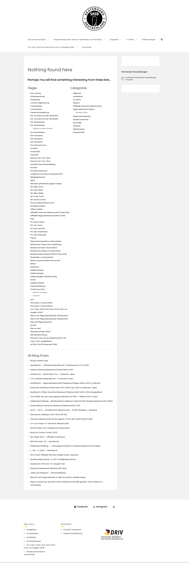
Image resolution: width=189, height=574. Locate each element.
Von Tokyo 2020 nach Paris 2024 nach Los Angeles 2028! (51, 47)
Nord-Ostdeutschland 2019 (42, 203)
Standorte (34, 267)
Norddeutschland (37, 206)
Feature (76, 103)
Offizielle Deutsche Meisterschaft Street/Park (49, 212)
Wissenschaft (78, 132)
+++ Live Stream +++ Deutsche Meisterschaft (49, 423)
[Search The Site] (113, 506)
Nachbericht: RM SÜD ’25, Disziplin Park (47, 464)
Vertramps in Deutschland (41, 303)
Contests (77, 100)
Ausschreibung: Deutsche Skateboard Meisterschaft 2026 (55, 405)
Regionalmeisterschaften (83, 109)
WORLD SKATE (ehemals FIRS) (43, 344)
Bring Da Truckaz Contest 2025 (43, 432)
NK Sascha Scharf (38, 200)
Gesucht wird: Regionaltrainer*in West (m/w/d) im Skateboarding (57, 477)
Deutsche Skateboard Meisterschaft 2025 (48, 468)
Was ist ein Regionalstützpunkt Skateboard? (49, 315)
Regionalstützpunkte (82, 116)
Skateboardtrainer (81, 119)
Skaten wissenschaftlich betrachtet (45, 260)
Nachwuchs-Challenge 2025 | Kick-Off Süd (48, 414)
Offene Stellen (36, 209)
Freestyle (34, 155)
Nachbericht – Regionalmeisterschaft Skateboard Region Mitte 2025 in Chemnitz (65, 383)
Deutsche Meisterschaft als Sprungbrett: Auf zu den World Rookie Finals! (61, 419)
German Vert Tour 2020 (40, 158)
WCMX (33, 325)
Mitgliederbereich (37, 177)
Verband (76, 126)
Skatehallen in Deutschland (41, 257)
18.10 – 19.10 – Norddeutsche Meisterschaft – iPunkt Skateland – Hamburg (63, 410)
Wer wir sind (35, 328)
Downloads (86, 47)
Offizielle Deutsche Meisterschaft (87, 106)
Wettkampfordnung (38, 335)
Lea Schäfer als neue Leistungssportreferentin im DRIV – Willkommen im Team (64, 396)
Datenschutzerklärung (39, 112)
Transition (36, 296)
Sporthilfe (77, 123)
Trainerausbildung (37, 286)
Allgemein (77, 93)
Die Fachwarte (36, 135)
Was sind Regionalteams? (41, 322)
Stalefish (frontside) (40, 292)
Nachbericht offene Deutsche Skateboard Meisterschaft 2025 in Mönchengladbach (66, 392)
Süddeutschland (37, 283)
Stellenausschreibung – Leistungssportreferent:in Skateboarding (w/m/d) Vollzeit (65, 446)
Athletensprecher (37, 96)
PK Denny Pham (37, 222)
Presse (33, 238)
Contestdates (36, 106)
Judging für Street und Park (42, 128)
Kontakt (33, 167)
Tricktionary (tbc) (37, 289)
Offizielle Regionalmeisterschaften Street (47, 216)
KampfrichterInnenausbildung (42, 164)
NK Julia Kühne (36, 190)
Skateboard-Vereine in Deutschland (45, 251)
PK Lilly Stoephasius (39, 232)
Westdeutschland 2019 (40, 332)
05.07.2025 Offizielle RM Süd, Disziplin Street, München (54, 455)
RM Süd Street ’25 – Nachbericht (44, 441)
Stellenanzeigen (149, 39)
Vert (32, 299)
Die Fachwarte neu (38, 145)
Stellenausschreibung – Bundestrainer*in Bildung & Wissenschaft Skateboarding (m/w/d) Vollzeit (71, 401)
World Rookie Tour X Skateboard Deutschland (50, 428)
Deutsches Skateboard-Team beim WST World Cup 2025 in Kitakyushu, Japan (63, 388)
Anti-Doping (35, 93)
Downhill (33, 148)
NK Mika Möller (36, 193)
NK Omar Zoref (36, 196)
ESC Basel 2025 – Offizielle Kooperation (47, 437)
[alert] (140, 78)
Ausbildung (35, 100)
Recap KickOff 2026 (39, 361)
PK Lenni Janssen (37, 228)
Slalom (33, 264)
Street (33, 280)
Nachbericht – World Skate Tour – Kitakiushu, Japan (52, 374)
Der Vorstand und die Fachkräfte (44, 116)
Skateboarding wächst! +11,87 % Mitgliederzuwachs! (53, 459)
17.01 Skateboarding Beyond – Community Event (51, 379)
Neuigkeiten (31, 530)
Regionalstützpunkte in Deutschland (45, 241)
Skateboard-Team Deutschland (43, 248)
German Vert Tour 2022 (40, 161)
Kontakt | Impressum (72, 530)
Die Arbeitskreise (37, 122)
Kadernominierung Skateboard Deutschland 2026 (51, 370)
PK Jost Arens (36, 225)
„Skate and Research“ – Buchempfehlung (48, 473)
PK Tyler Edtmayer (38, 235)
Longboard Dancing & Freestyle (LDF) (46, 174)
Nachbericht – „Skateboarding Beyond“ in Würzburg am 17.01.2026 (59, 365)
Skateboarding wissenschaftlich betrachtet (48, 254)
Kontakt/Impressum (38, 171)
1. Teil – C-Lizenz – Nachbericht (44, 450)
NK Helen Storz (36, 187)
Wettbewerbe (79, 129)
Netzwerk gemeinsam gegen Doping (45, 183)
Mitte (32, 180)
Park (32, 219)
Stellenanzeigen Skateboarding (43, 276)
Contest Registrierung (39, 103)
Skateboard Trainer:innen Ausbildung (46, 244)
